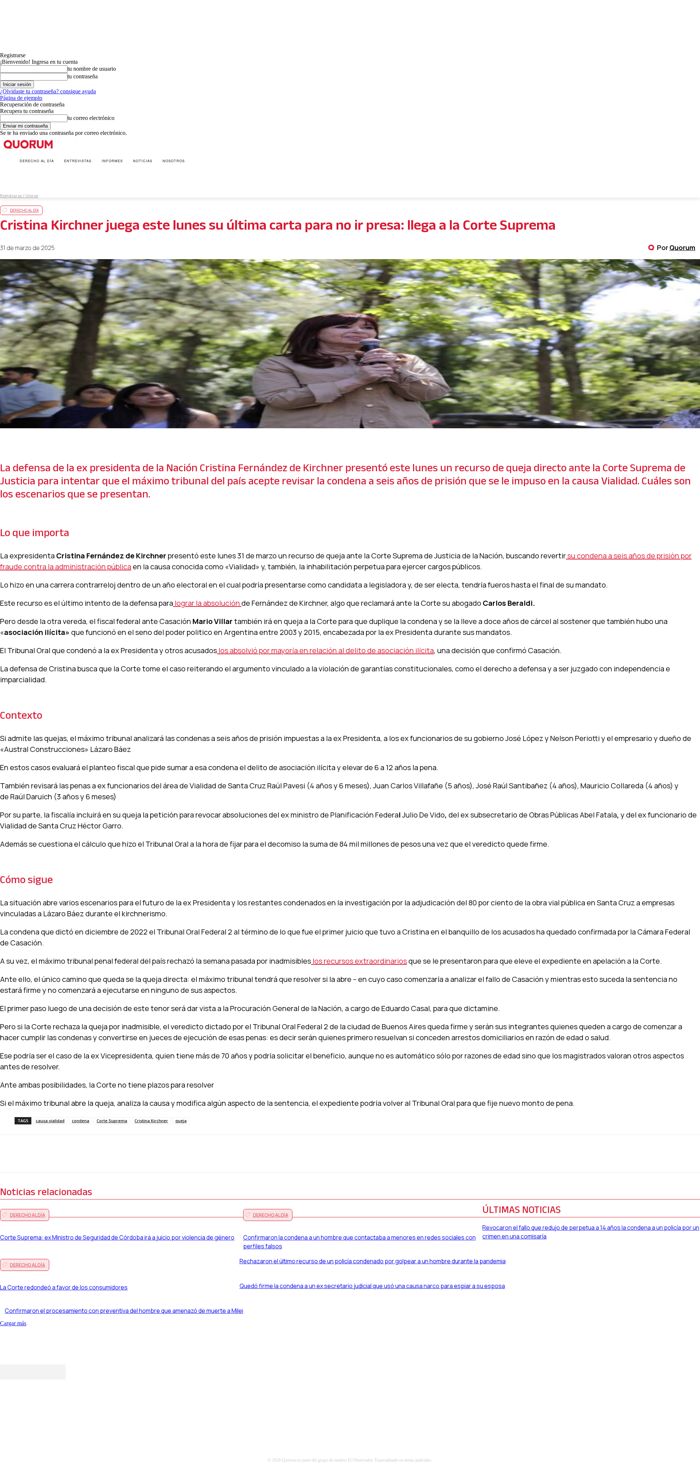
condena (80, 1120)
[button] (7, 178)
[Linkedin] (149, 1153)
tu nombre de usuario (91, 69)
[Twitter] (95, 1153)
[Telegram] (176, 1153)
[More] (203, 1153)
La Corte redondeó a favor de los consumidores (64, 1287)
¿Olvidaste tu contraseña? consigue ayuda (48, 91)
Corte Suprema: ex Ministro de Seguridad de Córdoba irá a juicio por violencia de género (117, 1237)
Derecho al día (24, 210)
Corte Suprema (112, 1120)
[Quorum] (652, 247)
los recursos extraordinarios (359, 961)
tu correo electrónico (90, 118)
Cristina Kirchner (151, 1120)
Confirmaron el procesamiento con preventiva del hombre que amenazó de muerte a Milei (124, 1311)
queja (181, 1120)
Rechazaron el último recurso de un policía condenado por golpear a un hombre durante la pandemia (373, 1261)
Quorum (682, 247)
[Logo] (31, 144)
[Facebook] (69, 1153)
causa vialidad (50, 1120)
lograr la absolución (207, 603)
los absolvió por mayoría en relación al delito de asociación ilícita (325, 650)
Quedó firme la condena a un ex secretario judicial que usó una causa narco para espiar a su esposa (372, 1286)
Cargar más (13, 1323)
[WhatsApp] (122, 1153)
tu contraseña (82, 76)
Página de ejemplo (21, 98)
